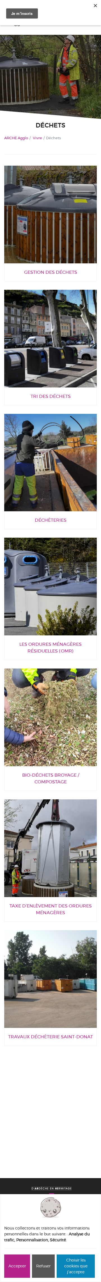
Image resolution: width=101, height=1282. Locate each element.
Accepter (17, 1266)
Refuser (43, 1266)
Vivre (37, 138)
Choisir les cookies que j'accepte (76, 1266)
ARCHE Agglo (16, 138)
